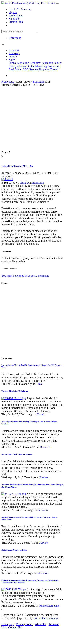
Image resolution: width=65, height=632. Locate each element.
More (12, 59)
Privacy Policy (24, 624)
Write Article (16, 15)
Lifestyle (14, 66)
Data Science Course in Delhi (14, 550)
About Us (40, 624)
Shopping (43, 69)
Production (54, 66)
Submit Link (16, 21)
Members (14, 18)
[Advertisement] (32, 118)
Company (14, 53)
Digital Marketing (19, 62)
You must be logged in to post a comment (25, 275)
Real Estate (15, 69)
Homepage (15, 37)
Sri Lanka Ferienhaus (46, 618)
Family (58, 62)
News (22, 66)
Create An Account (20, 9)
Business (14, 50)
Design (13, 56)
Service (33, 69)
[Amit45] (7, 179)
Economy (35, 62)
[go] (37, 32)
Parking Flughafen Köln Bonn (14, 391)
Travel (53, 69)
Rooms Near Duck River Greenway (16, 454)
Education (47, 62)
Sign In (13, 12)
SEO (26, 69)
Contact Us (14, 627)
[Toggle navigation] (57, 3)
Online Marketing (37, 66)
